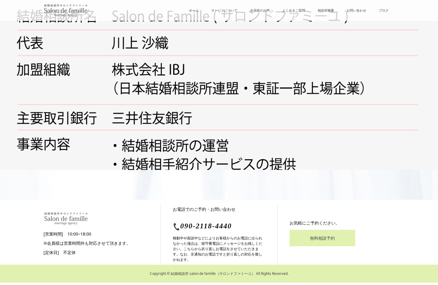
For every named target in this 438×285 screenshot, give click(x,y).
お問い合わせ (356, 10)
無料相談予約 (322, 238)
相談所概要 (326, 10)
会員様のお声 (260, 10)
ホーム (194, 10)
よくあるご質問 (293, 10)
